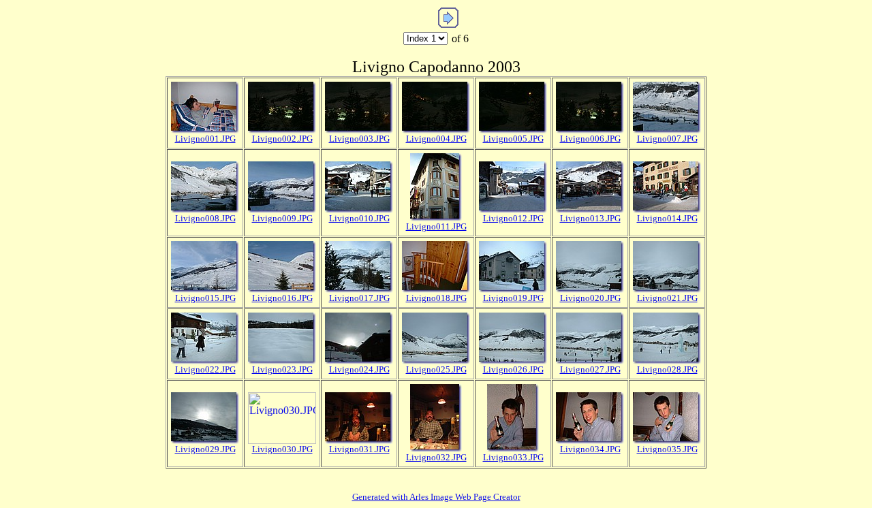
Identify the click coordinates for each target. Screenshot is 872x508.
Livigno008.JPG (205, 218)
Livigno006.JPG (590, 138)
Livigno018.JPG (436, 298)
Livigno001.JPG (205, 138)
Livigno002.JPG (282, 138)
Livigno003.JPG (359, 138)
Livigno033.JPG (513, 457)
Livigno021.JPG (667, 298)
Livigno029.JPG (205, 449)
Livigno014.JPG (667, 218)
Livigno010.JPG (359, 218)
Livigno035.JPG (667, 449)
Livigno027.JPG (590, 369)
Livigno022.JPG (205, 369)
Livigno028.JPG (667, 369)
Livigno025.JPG (436, 369)
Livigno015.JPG (205, 298)
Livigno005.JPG (513, 138)
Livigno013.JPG (590, 218)
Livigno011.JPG (436, 226)
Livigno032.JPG (436, 457)
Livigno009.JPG (282, 218)
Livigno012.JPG (513, 218)
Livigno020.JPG (590, 298)
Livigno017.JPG (359, 298)
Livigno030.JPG (282, 449)
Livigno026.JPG (513, 369)
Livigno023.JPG (282, 369)
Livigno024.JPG (359, 369)
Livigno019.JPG (513, 298)
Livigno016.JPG (282, 298)
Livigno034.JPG (590, 449)
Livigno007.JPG (667, 138)
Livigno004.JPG (436, 138)
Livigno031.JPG (359, 449)
